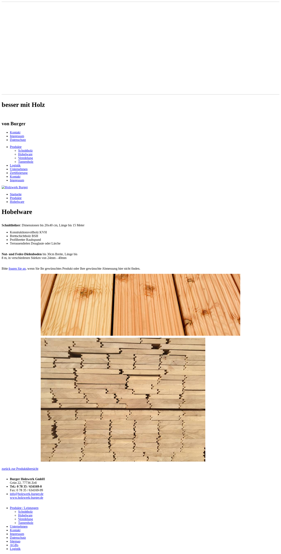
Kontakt (15, 132)
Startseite (16, 194)
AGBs (14, 545)
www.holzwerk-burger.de (26, 497)
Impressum (17, 136)
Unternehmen (19, 169)
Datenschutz (18, 140)
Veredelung (25, 158)
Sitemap (15, 541)
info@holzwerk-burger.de (26, 494)
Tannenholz (25, 161)
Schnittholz (25, 150)
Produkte (16, 147)
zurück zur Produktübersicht (20, 468)
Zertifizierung (19, 173)
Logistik (15, 165)
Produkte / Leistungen (24, 508)
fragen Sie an (17, 268)
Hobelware (25, 154)
